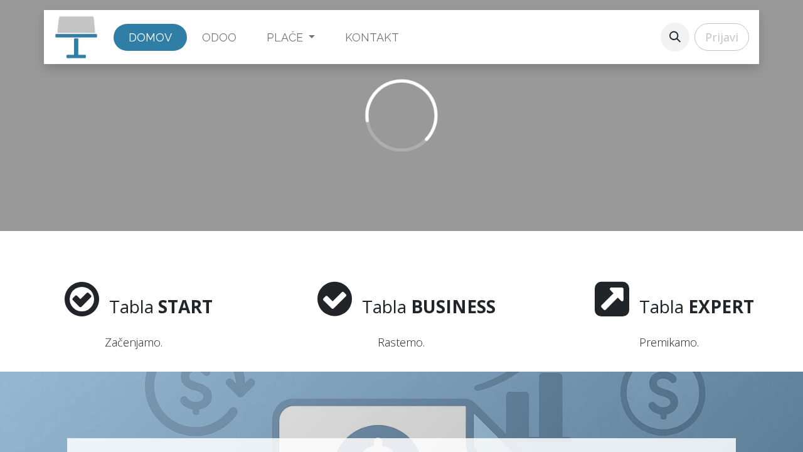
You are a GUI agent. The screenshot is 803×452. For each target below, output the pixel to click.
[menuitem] (150, 37)
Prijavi (721, 37)
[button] (675, 37)
